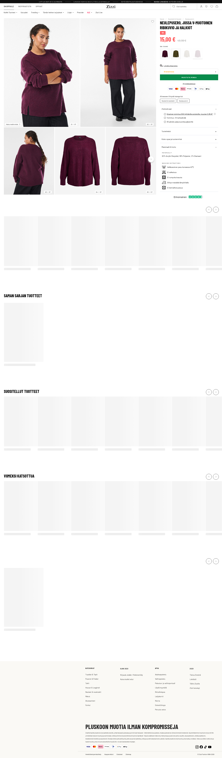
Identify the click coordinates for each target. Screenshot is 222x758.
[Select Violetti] (198, 53)
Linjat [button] (69, 12)
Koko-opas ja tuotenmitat (172, 139)
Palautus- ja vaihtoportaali (165, 683)
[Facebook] (201, 746)
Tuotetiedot (166, 131)
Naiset (162, 19)
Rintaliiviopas (160, 692)
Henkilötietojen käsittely (93, 754)
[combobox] (183, 6)
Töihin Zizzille (195, 684)
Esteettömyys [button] (160, 705)
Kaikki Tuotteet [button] (9, 12)
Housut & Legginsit (92, 688)
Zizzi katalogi (195, 688)
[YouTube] (209, 746)
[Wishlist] (152, 21)
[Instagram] (197, 746)
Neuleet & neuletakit (168, 101)
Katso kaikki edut (126, 679)
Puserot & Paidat (91, 679)
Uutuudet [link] (24, 12)
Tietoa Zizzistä (195, 675)
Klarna (157, 701)
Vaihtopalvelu (160, 679)
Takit (87, 683)
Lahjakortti (159, 696)
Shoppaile (9, 6)
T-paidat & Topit (91, 674)
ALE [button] (88, 12)
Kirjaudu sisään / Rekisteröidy (131, 675)
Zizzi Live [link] (99, 12)
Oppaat (39, 6)
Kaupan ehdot (108, 754)
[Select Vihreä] (176, 53)
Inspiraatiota (24, 6)
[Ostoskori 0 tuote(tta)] (216, 6)
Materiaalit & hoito (169, 147)
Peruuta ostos (160, 709)
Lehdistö (193, 679)
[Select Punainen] (165, 53)
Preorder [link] (80, 12)
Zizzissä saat (167, 109)
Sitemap (128, 754)
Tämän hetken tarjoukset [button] (52, 12)
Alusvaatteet (90, 701)
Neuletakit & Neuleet (175, 19)
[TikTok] (205, 746)
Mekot (87, 696)
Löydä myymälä (161, 688)
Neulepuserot (189, 19)
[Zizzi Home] (111, 6)
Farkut (88, 705)
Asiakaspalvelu (160, 674)
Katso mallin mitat (12, 124)
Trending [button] (34, 12)
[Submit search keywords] (174, 6)
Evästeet (119, 754)
